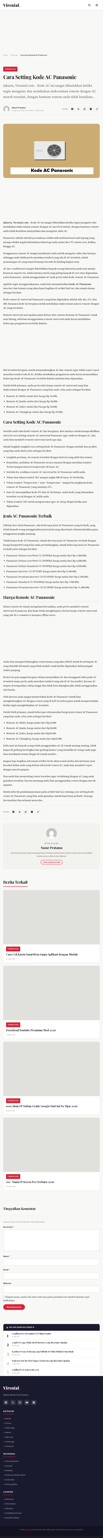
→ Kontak (7, 1465)
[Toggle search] (89, 5)
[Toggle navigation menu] (97, 5)
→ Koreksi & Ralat (11, 1517)
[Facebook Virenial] (6, 1402)
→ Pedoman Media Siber (14, 1475)
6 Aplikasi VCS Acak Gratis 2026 (25, 1370)
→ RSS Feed (8, 1499)
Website (7, 1283)
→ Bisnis (7, 1432)
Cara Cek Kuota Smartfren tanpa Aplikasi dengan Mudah (42, 954)
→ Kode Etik (8, 1479)
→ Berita (7, 1418)
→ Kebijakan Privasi (12, 1513)
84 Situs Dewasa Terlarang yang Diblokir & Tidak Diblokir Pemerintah (42, 1351)
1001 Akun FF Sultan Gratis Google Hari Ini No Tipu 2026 (42, 1106)
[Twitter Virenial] (13, 1402)
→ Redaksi (8, 1470)
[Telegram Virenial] (33, 1402)
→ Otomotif (8, 1446)
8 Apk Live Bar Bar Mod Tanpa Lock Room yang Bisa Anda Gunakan (41, 1360)
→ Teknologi (8, 1427)
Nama (6, 1256)
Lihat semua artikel (51, 862)
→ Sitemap (8, 1508)
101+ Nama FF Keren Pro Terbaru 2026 (30, 1182)
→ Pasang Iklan (10, 1484)
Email (6, 1269)
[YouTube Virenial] (27, 1402)
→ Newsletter (9, 1503)
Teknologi (10, 69)
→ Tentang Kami (10, 1461)
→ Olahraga (8, 1441)
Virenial (28, 1530)
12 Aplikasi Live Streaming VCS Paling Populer (31, 1333)
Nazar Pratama (51, 847)
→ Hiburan (8, 1437)
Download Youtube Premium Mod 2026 (31, 1030)
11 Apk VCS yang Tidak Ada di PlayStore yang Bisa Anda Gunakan (39, 1342)
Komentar (8, 1227)
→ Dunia (7, 1423)
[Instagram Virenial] (20, 1402)
